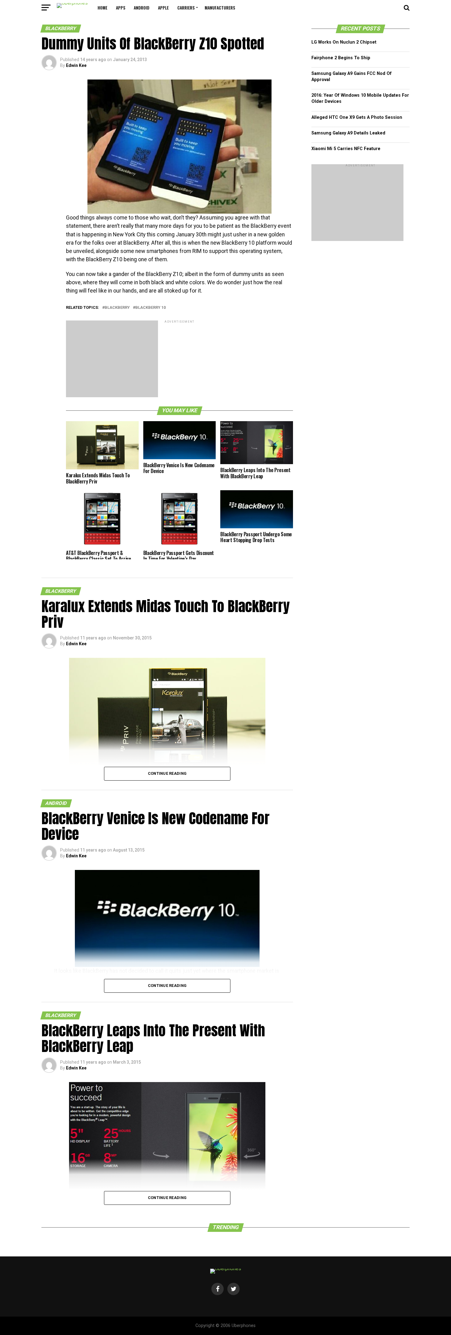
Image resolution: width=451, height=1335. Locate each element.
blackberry (117, 308)
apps (120, 7)
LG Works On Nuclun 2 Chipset (343, 42)
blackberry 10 (150, 308)
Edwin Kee (76, 65)
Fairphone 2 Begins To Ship (340, 57)
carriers (186, 7)
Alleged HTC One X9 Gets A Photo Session (356, 117)
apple (163, 7)
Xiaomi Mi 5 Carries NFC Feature (345, 148)
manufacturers (220, 7)
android (141, 7)
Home (102, 7)
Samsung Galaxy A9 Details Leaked (348, 133)
